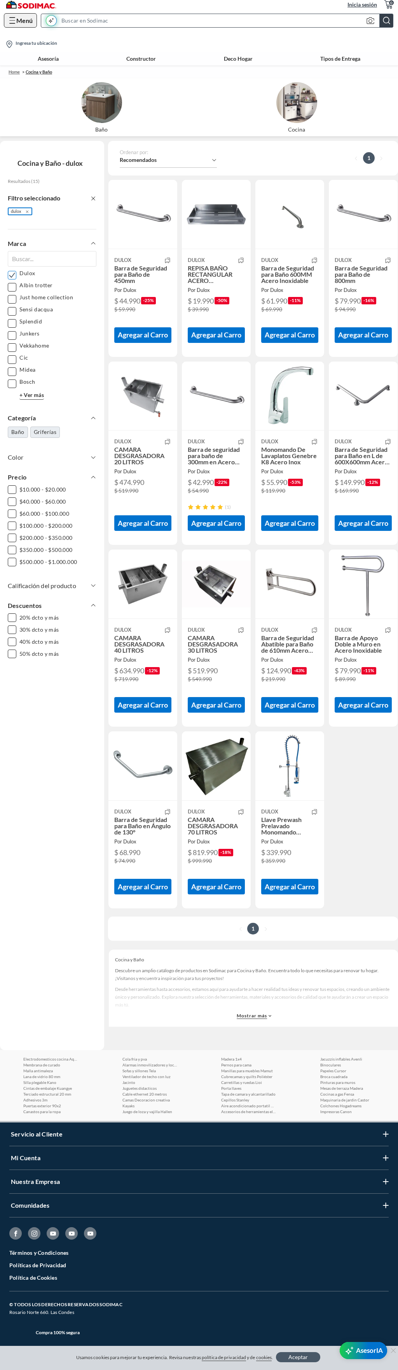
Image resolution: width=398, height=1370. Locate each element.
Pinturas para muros (337, 1082)
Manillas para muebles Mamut (247, 1070)
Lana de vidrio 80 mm (41, 1076)
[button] (219, 21)
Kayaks (128, 1105)
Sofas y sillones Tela (139, 1070)
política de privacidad (224, 1357)
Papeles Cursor (333, 1070)
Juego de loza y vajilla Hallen (147, 1111)
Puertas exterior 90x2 (42, 1105)
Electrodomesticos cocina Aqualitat (50, 1059)
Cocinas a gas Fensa (337, 1094)
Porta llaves (231, 1088)
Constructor (141, 58)
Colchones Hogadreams (340, 1105)
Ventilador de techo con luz (146, 1076)
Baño (17, 432)
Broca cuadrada (333, 1076)
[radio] (191, 507)
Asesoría (48, 58)
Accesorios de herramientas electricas (248, 1111)
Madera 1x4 (231, 1059)
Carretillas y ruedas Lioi (241, 1082)
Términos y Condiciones (38, 1252)
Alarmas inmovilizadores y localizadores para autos (149, 1065)
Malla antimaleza (38, 1070)
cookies (264, 1357)
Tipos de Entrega (340, 58)
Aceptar (298, 1357)
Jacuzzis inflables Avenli (341, 1059)
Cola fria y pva (134, 1059)
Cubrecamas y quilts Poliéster (246, 1076)
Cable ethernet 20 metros (144, 1094)
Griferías (45, 432)
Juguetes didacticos (139, 1088)
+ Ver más (31, 395)
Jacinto (128, 1082)
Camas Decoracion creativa (146, 1100)
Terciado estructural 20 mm (47, 1094)
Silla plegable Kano (39, 1082)
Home (14, 71)
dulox (16, 211)
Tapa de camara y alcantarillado (248, 1094)
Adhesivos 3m (35, 1100)
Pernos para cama (236, 1065)
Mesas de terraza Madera (341, 1088)
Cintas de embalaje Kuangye (47, 1088)
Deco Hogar (238, 58)
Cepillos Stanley (235, 1100)
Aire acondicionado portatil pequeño (248, 1105)
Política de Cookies (33, 1277)
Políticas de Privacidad (37, 1265)
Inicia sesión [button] (362, 4)
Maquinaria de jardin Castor (344, 1100)
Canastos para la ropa (42, 1111)
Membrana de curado (41, 1065)
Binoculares (330, 1065)
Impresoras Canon (336, 1111)
